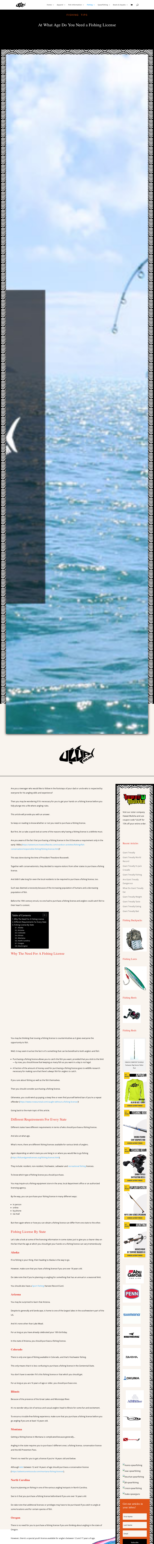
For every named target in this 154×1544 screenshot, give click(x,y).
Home (49, 5)
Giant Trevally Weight (132, 896)
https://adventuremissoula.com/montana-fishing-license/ (37, 1471)
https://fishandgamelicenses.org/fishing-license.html (35, 1157)
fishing (73, 15)
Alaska (20, 927)
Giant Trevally (129, 852)
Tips (84, 15)
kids (21, 1467)
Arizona (21, 930)
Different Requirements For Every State (30, 922)
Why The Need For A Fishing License (29, 919)
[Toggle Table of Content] (43, 915)
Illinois (20, 935)
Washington (23, 946)
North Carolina (24, 941)
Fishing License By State (24, 925)
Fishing (90, 5)
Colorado (21, 933)
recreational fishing (77, 1166)
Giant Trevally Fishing (132, 874)
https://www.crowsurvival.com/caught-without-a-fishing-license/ (49, 1101)
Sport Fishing (38, 1286)
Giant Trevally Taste (131, 901)
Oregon (21, 943)
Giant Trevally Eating (132, 906)
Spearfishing (103, 5)
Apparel (60, 5)
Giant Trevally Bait (131, 911)
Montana (21, 938)
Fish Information (75, 5)
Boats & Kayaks (119, 5)
